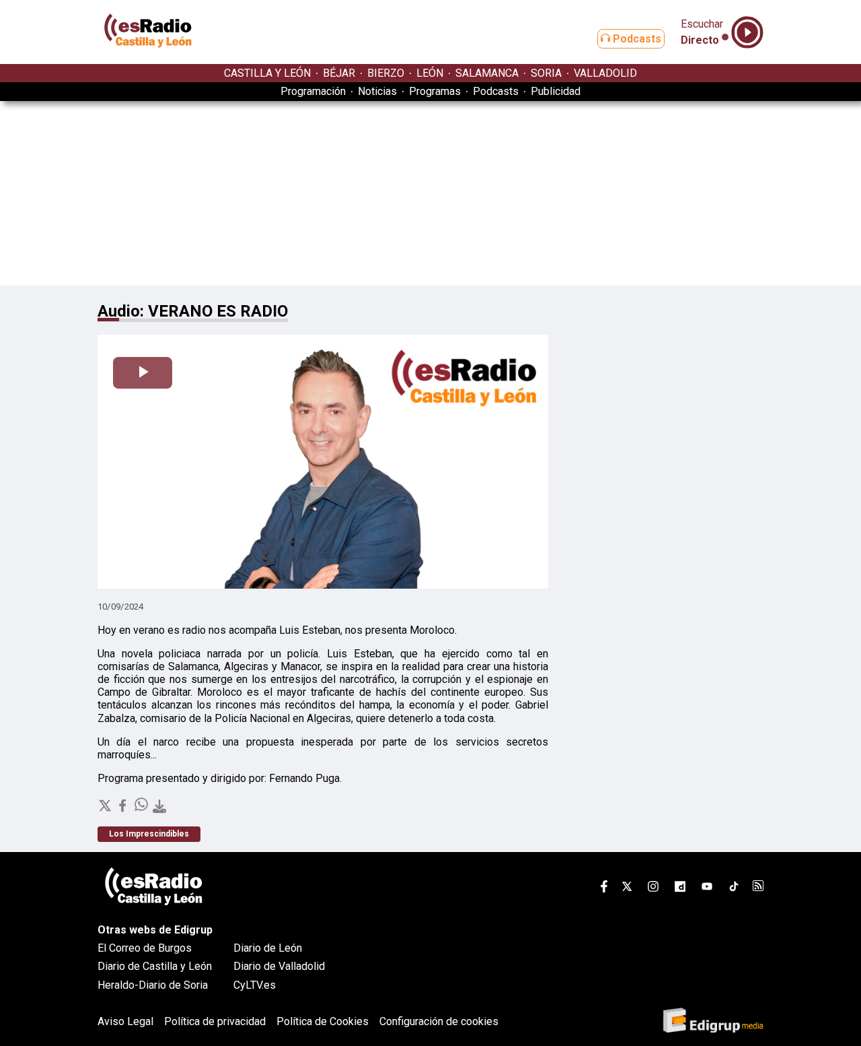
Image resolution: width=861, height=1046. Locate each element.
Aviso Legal (125, 1021)
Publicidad (556, 91)
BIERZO (385, 73)
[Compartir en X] (106, 809)
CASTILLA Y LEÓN (267, 73)
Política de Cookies (322, 1021)
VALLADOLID (605, 73)
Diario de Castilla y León (155, 966)
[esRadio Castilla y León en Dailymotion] (680, 888)
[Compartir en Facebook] (124, 809)
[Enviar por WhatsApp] (143, 809)
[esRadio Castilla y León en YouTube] (707, 888)
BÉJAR (339, 73)
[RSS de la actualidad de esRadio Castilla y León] (758, 887)
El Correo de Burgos (145, 948)
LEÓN (429, 73)
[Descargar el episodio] (159, 807)
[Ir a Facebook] (604, 888)
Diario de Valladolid (279, 966)
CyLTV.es (254, 985)
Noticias (377, 91)
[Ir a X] (627, 888)
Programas (435, 91)
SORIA (546, 73)
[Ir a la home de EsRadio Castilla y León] (148, 57)
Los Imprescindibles (149, 834)
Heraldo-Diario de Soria (153, 985)
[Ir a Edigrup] (713, 1021)
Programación (313, 91)
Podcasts (635, 38)
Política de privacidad (215, 1021)
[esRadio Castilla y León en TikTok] (734, 888)
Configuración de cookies (438, 1021)
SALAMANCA (487, 73)
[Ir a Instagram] (653, 888)
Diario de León (267, 948)
